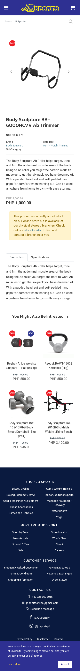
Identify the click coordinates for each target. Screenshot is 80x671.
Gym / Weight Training (55, 145)
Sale (20, 550)
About (59, 544)
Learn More (14, 664)
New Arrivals (20, 538)
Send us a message (42, 608)
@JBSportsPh (41, 617)
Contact (58, 639)
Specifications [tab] (40, 257)
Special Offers (20, 544)
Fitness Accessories (21, 507)
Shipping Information (20, 579)
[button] (11, 71)
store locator (33, 230)
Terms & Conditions (20, 573)
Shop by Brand (21, 532)
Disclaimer (43, 639)
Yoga (59, 517)
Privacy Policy (24, 639)
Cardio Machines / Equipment (20, 500)
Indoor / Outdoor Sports (59, 494)
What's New (59, 538)
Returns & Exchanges (59, 573)
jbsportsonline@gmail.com (42, 602)
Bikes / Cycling (21, 488)
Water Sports (59, 510)
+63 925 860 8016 (42, 596)
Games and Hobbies (21, 512)
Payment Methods (59, 567)
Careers (59, 550)
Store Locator (59, 532)
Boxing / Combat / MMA (21, 494)
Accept (65, 664)
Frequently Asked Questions (21, 567)
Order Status (59, 579)
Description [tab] (17, 257)
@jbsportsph (41, 626)
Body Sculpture (14, 145)
